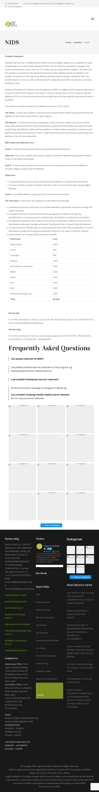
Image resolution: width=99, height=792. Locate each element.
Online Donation (43, 602)
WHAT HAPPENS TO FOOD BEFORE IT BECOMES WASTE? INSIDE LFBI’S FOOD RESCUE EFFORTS (80, 651)
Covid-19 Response (15, 7)
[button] (22, 419)
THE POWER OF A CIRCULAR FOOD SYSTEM (79, 681)
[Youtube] (89, 14)
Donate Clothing (43, 610)
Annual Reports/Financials (47, 640)
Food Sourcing (42, 663)
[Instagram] (86, 14)
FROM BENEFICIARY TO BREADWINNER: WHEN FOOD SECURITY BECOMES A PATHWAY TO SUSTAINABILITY (80, 632)
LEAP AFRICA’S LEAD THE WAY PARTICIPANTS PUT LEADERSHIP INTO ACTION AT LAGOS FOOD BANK (80, 598)
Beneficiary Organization (46, 679)
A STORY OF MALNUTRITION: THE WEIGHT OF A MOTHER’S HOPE (80, 667)
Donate (40, 695)
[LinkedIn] (93, 14)
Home (68, 42)
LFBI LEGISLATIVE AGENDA (17, 624)
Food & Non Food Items (46, 656)
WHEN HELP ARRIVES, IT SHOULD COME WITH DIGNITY (78, 614)
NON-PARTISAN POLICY (16, 601)
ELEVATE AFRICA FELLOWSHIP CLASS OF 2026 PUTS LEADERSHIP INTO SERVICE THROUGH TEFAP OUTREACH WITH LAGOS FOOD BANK (80, 698)
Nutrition (78, 42)
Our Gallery (41, 648)
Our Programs (42, 633)
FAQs (38, 594)
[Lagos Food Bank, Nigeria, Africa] (11, 24)
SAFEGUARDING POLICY (16, 650)
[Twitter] (82, 14)
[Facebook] (78, 14)
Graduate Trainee (43, 671)
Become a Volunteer (45, 617)
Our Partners (41, 625)
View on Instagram (52, 525)
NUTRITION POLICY (14, 608)
